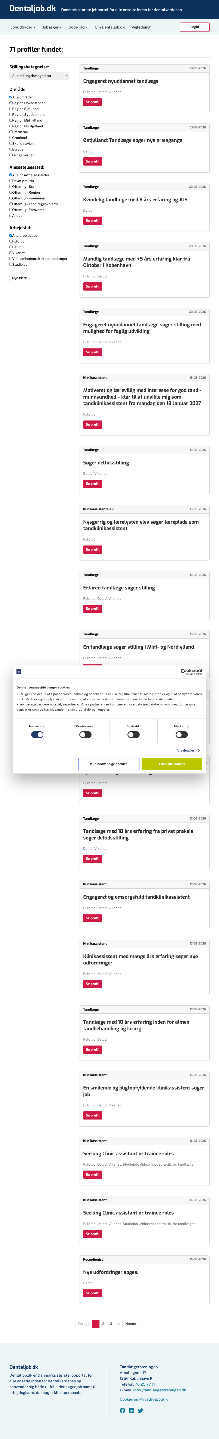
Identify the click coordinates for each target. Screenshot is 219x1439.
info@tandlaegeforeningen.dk (159, 1390)
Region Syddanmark (28, 115)
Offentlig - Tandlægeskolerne (35, 204)
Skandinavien (23, 144)
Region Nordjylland (27, 126)
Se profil (92, 102)
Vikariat (18, 253)
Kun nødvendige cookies (108, 764)
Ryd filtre (19, 278)
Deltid (17, 247)
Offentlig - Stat (24, 187)
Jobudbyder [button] (21, 27)
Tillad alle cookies (171, 764)
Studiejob (20, 264)
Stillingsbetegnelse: (29, 67)
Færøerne (20, 132)
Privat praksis (23, 181)
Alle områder (22, 97)
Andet (17, 216)
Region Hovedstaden (28, 103)
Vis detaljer (185, 750)
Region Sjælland (25, 109)
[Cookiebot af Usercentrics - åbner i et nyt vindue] (184, 672)
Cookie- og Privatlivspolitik (144, 1399)
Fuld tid (18, 241)
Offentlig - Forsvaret (28, 210)
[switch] (85, 734)
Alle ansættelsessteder (30, 175)
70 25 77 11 (145, 1384)
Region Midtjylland (27, 120)
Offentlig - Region (26, 192)
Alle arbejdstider (25, 236)
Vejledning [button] (141, 27)
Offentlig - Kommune (28, 198)
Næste (130, 1324)
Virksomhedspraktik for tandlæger (39, 259)
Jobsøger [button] (50, 27)
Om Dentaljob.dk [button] (110, 27)
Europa (18, 149)
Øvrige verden (23, 155)
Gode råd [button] (76, 27)
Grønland (19, 138)
